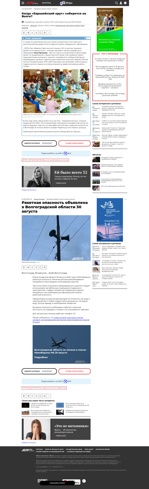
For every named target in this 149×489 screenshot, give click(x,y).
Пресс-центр (89, 449)
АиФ (38, 262)
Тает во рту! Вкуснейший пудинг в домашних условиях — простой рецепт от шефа (113, 144)
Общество (33, 25)
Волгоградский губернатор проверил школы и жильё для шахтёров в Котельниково (41, 412)
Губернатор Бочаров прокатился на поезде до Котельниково (77, 411)
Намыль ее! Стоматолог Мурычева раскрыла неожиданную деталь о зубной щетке (113, 129)
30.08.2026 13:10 (27, 199)
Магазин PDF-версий (103, 449)
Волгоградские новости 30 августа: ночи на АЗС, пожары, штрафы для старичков (110, 68)
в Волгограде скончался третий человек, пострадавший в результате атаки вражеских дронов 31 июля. (61, 320)
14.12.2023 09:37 (27, 9)
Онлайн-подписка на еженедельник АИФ (50, 451)
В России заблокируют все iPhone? (113, 186)
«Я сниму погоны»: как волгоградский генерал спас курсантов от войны (110, 60)
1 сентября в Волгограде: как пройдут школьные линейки (110, 94)
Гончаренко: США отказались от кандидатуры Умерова (112, 158)
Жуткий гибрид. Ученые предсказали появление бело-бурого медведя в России (114, 136)
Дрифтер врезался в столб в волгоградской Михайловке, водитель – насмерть (109, 86)
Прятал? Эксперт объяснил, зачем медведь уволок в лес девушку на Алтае (113, 115)
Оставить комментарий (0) (75, 143)
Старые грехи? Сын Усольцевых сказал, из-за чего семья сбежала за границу (114, 284)
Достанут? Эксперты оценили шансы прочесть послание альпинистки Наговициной (114, 255)
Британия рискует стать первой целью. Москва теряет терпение (112, 165)
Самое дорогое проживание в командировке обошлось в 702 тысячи (111, 180)
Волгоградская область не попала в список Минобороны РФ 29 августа (60, 351)
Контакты (39, 449)
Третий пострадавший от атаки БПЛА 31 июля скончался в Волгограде (41, 405)
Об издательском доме (74, 449)
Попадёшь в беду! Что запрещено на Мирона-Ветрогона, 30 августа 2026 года (110, 77)
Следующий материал (57, 483)
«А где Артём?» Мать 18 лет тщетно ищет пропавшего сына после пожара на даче (113, 276)
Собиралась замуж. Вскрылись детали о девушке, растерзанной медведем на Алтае (113, 108)
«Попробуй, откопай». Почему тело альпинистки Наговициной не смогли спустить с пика (114, 262)
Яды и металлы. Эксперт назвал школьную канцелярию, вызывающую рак (112, 269)
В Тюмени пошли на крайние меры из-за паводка (113, 172)
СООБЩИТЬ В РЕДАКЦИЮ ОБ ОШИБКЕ (79, 451)
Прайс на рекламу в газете (54, 449)
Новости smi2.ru (29, 190)
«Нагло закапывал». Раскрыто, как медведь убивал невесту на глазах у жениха (114, 248)
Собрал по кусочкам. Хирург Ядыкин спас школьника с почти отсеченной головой (114, 122)
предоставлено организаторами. (33, 117)
